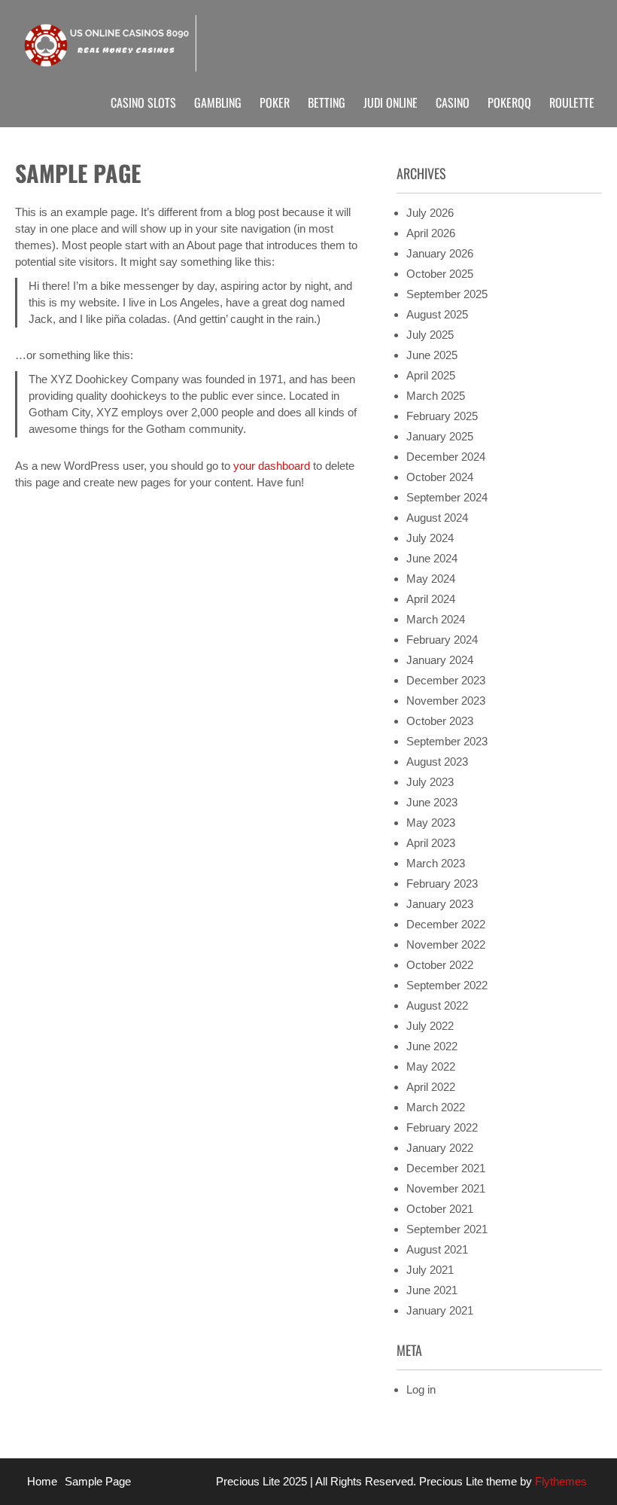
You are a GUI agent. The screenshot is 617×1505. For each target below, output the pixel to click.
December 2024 (445, 456)
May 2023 (430, 822)
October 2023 (439, 720)
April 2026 (430, 233)
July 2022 (430, 1025)
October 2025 (439, 273)
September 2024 (447, 497)
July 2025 (430, 334)
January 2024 (439, 659)
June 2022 (431, 1046)
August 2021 (437, 1249)
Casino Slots (143, 102)
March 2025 (435, 395)
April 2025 (430, 375)
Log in (421, 1389)
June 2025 (431, 355)
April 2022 (430, 1086)
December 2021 (445, 1168)
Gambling (218, 102)
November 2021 (445, 1188)
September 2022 (447, 985)
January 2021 (439, 1310)
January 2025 (439, 436)
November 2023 (445, 700)
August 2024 (437, 517)
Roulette (571, 102)
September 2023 (447, 741)
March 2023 (435, 863)
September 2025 (447, 294)
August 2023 (437, 761)
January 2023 (439, 903)
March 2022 (435, 1107)
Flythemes (559, 1481)
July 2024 (430, 538)
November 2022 (445, 944)
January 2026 (439, 253)
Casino (453, 102)
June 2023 (431, 802)
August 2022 (437, 1005)
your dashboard (271, 465)
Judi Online (390, 102)
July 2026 (430, 212)
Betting (326, 102)
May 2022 (430, 1066)
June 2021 (431, 1290)
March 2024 (435, 619)
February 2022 (442, 1127)
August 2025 (437, 314)
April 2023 (430, 842)
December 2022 (445, 924)
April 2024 (430, 599)
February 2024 (442, 639)
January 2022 (439, 1147)
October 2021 (439, 1208)
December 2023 (445, 680)
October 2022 (439, 964)
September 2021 (447, 1229)
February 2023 (442, 883)
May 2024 (430, 578)
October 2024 (439, 477)
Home (42, 1481)
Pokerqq (509, 102)
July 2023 (430, 781)
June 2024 (431, 558)
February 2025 (442, 416)
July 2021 (430, 1269)
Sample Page (98, 1481)
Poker (275, 102)
